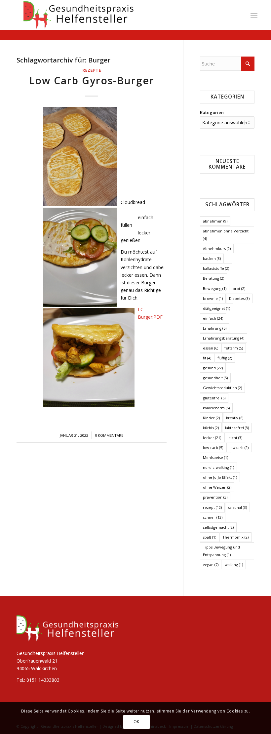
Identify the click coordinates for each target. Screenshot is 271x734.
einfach (213, 318)
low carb (213, 447)
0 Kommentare (109, 435)
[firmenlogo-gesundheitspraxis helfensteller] (76, 15)
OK (136, 721)
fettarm (233, 348)
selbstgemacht (218, 527)
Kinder (211, 417)
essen (210, 348)
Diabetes (239, 298)
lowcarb (239, 447)
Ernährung (214, 328)
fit (207, 357)
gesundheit (215, 377)
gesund (213, 367)
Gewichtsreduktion (222, 387)
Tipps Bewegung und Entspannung (221, 551)
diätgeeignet (216, 308)
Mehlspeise (215, 457)
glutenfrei (214, 397)
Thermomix (235, 537)
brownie (213, 298)
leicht (234, 437)
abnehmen (215, 221)
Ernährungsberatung (223, 338)
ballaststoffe (216, 268)
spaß (209, 537)
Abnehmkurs (217, 248)
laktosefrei (237, 427)
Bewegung (214, 288)
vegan (210, 564)
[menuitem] (254, 15)
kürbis (211, 427)
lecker (212, 437)
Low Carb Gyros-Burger (91, 80)
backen (212, 258)
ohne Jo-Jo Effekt (220, 477)
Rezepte (91, 70)
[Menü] (254, 15)
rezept (212, 507)
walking (234, 564)
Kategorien (212, 112)
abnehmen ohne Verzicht (226, 234)
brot (239, 288)
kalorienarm (216, 407)
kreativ (234, 417)
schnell (212, 517)
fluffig (224, 357)
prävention (215, 497)
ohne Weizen (217, 487)
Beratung (213, 278)
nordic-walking (218, 467)
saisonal (237, 507)
